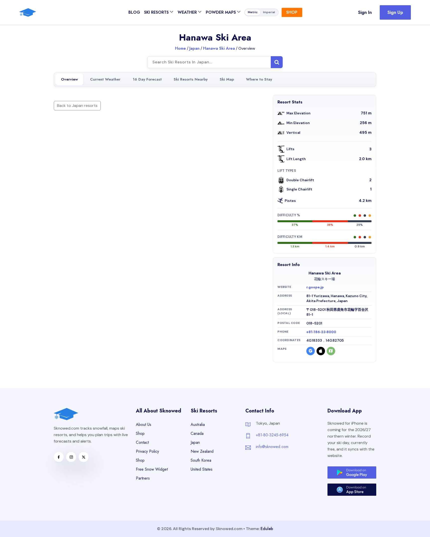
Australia (198, 424)
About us (143, 424)
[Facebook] (59, 457)
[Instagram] (71, 457)
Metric (253, 12)
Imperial (269, 12)
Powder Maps (221, 12)
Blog (134, 12)
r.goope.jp (315, 287)
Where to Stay (259, 79)
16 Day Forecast (147, 79)
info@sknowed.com (272, 446)
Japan (194, 48)
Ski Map (227, 79)
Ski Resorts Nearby (191, 79)
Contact (142, 442)
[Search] (277, 62)
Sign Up (395, 12)
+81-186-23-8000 (321, 331)
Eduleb (267, 529)
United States (202, 469)
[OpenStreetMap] (331, 351)
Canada (197, 433)
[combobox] (215, 62)
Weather (187, 12)
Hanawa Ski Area (219, 48)
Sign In (365, 12)
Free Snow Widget (152, 469)
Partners (143, 478)
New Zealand (202, 451)
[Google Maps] (310, 351)
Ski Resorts (156, 12)
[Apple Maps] (321, 351)
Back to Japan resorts (77, 105)
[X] (84, 457)
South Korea (201, 460)
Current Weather (105, 79)
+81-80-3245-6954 (272, 435)
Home (180, 48)
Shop (291, 12)
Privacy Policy (147, 451)
